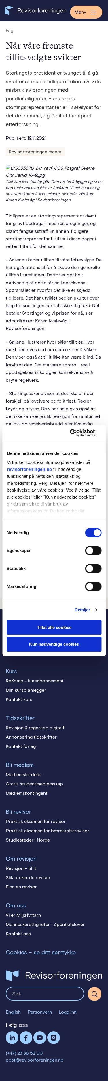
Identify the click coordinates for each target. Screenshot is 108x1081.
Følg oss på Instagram (53, 1037)
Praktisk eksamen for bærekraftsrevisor (47, 830)
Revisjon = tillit (21, 868)
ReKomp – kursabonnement (35, 681)
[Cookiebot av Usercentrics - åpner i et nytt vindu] (76, 433)
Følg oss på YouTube (39, 1037)
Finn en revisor (21, 887)
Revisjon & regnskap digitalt (35, 727)
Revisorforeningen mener (35, 151)
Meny (80, 12)
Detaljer (82, 609)
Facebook (26, 1037)
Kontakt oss (18, 933)
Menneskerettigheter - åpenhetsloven (46, 924)
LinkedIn (12, 1037)
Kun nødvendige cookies (54, 644)
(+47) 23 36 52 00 (24, 1053)
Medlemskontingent (27, 793)
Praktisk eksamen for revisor (36, 821)
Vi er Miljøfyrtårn (23, 915)
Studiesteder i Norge (28, 840)
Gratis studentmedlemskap (34, 784)
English (13, 1012)
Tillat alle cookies (54, 627)
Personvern (40, 1012)
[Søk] (45, 994)
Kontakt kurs (19, 699)
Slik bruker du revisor (28, 877)
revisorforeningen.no (29, 469)
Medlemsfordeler (24, 774)
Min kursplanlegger (26, 690)
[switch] (93, 550)
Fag (9, 30)
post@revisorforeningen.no (35, 1060)
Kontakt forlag (21, 746)
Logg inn (68, 1012)
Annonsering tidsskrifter (31, 737)
